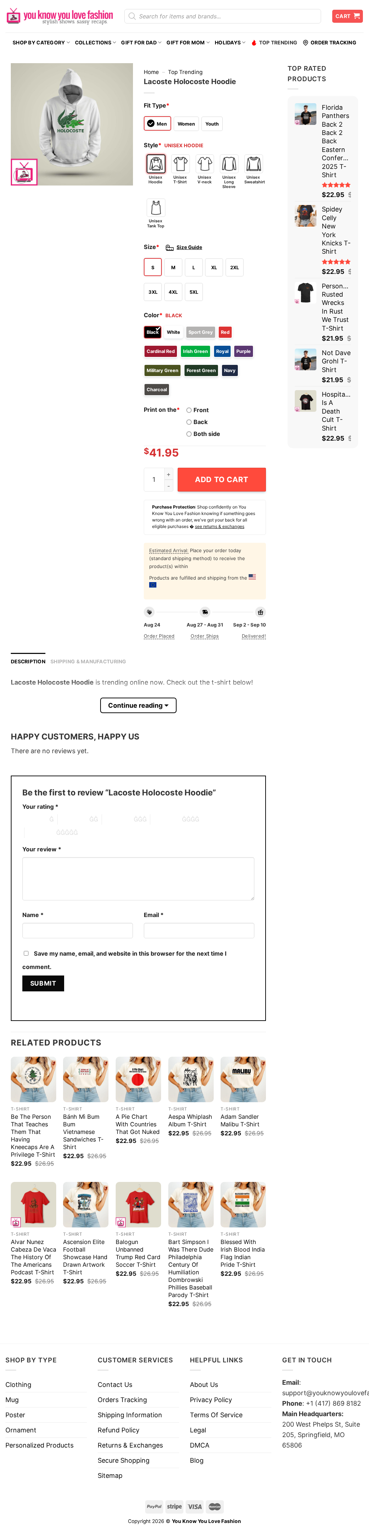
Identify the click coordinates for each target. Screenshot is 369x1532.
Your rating (40, 806)
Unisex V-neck (204, 179)
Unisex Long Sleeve (229, 182)
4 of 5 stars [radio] (166, 819)
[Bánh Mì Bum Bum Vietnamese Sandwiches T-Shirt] (85, 1079)
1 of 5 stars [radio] (34, 819)
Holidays (228, 42)
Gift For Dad (138, 42)
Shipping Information (130, 1415)
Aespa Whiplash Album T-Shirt (190, 1120)
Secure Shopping (124, 1460)
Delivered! (254, 636)
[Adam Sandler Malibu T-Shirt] (243, 1079)
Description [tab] (28, 661)
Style (152, 145)
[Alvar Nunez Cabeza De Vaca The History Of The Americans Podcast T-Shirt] (33, 1204)
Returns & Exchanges (130, 1445)
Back (201, 421)
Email (154, 914)
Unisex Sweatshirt (253, 179)
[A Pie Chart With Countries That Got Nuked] (138, 1079)
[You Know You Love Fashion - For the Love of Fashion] (59, 16)
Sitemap (110, 1475)
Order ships (205, 636)
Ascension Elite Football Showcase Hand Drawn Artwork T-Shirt (85, 1257)
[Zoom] (21, 176)
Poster (15, 1415)
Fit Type (156, 105)
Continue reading (135, 705)
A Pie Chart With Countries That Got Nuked (138, 1124)
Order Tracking (333, 42)
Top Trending (278, 42)
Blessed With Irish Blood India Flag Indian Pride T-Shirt (243, 1253)
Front (201, 410)
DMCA (199, 1445)
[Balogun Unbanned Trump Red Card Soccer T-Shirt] (138, 1204)
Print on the (162, 409)
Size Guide (189, 247)
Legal (198, 1430)
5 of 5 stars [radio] (40, 832)
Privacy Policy (211, 1400)
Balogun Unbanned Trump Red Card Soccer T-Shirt (138, 1253)
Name (33, 914)
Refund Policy (118, 1430)
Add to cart (222, 479)
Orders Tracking (122, 1400)
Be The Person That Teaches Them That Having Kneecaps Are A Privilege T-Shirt (33, 1135)
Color (153, 315)
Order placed (159, 636)
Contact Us (115, 1384)
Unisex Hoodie (155, 179)
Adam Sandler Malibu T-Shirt (240, 1120)
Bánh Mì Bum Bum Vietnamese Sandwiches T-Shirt (83, 1132)
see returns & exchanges (219, 526)
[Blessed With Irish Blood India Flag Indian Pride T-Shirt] (243, 1204)
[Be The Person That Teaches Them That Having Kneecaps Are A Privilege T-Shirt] (33, 1079)
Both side (207, 433)
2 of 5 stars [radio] (73, 819)
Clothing (18, 1384)
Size (151, 246)
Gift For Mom (185, 42)
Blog (197, 1460)
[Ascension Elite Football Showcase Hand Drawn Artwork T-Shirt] (85, 1204)
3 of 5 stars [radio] (118, 819)
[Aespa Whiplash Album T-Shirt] (191, 1079)
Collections (93, 42)
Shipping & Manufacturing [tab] (88, 661)
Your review (41, 849)
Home (151, 72)
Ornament (20, 1430)
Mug (12, 1400)
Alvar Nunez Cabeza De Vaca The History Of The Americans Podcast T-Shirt (33, 1257)
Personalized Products (39, 1445)
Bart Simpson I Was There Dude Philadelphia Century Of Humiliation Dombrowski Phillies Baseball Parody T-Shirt (190, 1268)
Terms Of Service (216, 1415)
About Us (204, 1384)
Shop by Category (39, 42)
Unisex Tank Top (155, 223)
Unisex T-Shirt (180, 179)
